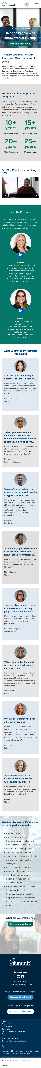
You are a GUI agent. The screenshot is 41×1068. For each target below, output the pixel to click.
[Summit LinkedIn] (22, 977)
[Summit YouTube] (18, 977)
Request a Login (8, 1034)
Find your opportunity (20, 44)
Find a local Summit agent (20, 1011)
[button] (20, 187)
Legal (4, 1021)
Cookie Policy (7, 1026)
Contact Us (6, 1029)
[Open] (26, 4)
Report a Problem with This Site (13, 1031)
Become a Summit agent (20, 997)
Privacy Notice (7, 1024)
